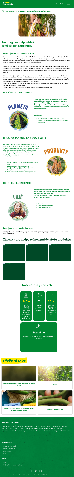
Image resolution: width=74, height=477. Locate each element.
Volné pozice (6, 454)
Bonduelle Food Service (9, 449)
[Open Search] (61, 4)
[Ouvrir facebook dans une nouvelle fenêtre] (31, 471)
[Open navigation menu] (68, 4)
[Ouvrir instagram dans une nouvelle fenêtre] (36, 471)
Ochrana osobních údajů (9, 446)
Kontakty (5, 462)
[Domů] (3, 11)
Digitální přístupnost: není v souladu (12, 465)
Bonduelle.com (7, 451)
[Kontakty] (57, 4)
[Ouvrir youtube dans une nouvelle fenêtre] (40, 471)
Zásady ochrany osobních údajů (31, 475)
